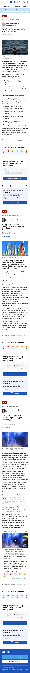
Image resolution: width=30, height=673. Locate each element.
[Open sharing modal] (19, 186)
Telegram (24, 69)
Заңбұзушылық (16, 6)
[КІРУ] (27, 2)
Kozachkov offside (7, 462)
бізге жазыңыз (20, 140)
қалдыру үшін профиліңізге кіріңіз (13, 172)
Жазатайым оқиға (14, 19)
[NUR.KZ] (15, 2)
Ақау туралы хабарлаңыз (15, 657)
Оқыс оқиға (5, 6)
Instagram (16, 202)
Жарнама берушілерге (15, 661)
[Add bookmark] (27, 186)
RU (24, 2)
